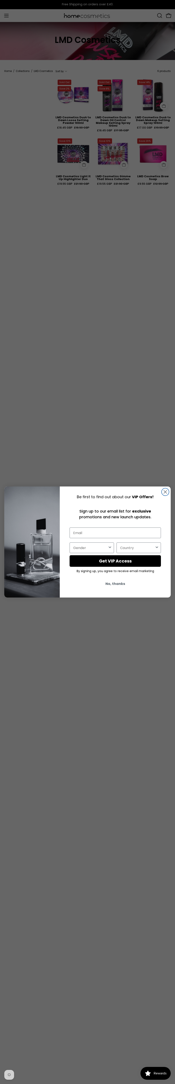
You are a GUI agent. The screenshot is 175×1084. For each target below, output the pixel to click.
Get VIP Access (115, 561)
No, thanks (115, 583)
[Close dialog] (165, 492)
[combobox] (90, 548)
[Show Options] (110, 548)
